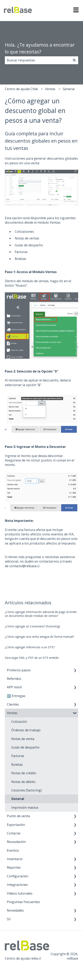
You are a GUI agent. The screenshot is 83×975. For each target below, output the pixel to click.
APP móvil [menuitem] (14, 687)
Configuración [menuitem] (17, 876)
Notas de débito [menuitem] (23, 782)
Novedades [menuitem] (15, 910)
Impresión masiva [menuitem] (24, 807)
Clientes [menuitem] (13, 704)
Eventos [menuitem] (13, 850)
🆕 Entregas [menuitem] (16, 696)
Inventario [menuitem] (15, 859)
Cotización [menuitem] (19, 721)
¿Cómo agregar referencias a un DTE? (30, 647)
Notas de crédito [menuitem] (23, 773)
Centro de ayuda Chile (21, 89)
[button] (75, 670)
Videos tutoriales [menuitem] (19, 893)
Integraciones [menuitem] (17, 884)
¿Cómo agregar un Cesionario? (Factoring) (32, 626)
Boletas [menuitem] (17, 764)
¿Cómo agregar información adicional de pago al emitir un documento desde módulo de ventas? (41, 614)
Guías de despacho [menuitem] (25, 747)
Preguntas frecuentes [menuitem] (23, 902)
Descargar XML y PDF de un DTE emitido (32, 658)
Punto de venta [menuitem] (18, 816)
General (69, 89)
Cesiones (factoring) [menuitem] (26, 790)
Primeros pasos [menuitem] (19, 670)
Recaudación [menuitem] (16, 841)
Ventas (50, 89)
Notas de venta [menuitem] (22, 739)
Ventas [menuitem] (12, 713)
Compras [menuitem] (14, 833)
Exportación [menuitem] (16, 824)
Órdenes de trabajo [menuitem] (25, 730)
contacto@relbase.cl (24, 566)
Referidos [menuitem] (14, 678)
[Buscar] (74, 60)
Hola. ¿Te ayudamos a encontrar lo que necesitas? (40, 48)
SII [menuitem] (9, 919)
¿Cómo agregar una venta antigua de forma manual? (39, 637)
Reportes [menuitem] (14, 867)
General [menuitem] (17, 799)
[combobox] (38, 60)
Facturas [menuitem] (17, 756)
